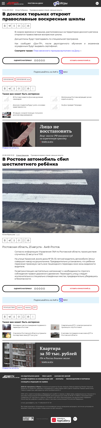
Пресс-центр (47, 376)
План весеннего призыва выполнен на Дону (57, 51)
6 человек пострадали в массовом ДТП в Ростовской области (77, 334)
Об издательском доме (30, 376)
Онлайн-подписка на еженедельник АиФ (37, 379)
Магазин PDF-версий (62, 376)
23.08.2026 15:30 (8, 155)
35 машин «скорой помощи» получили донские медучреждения (28, 114)
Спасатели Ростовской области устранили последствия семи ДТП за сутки (29, 334)
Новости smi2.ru (10, 148)
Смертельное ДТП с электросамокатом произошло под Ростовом (76, 326)
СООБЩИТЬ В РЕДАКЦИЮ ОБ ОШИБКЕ (34, 382)
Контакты (59, 379)
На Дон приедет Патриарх (71, 105)
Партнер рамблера (42, 418)
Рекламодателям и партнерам (78, 379)
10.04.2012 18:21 (7, 10)
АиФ (18, 234)
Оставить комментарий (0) (80, 60)
